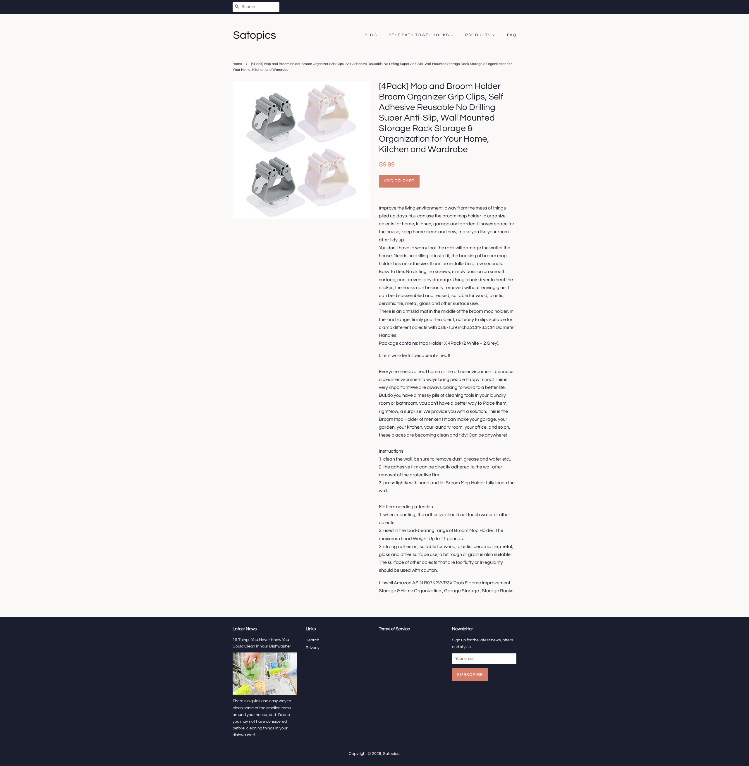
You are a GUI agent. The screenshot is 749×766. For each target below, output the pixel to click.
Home (237, 64)
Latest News (245, 629)
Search (312, 640)
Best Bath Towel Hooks (420, 35)
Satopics (391, 754)
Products (478, 35)
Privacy (312, 648)
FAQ (511, 35)
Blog (371, 35)
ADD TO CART (399, 181)
